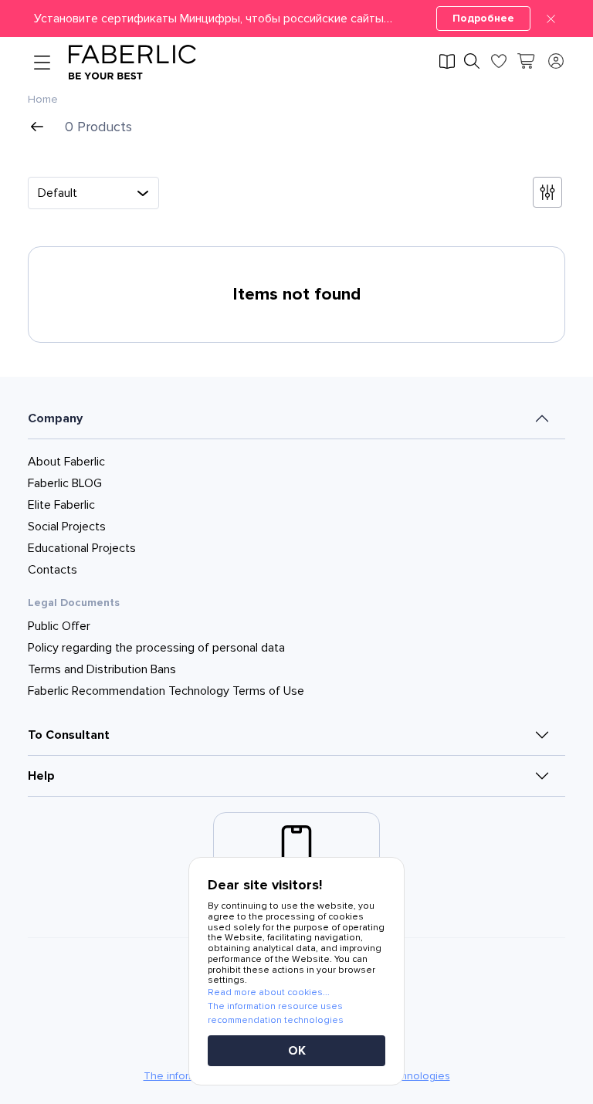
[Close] (551, 18)
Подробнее (483, 18)
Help (41, 776)
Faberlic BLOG (65, 483)
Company (55, 418)
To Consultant (69, 735)
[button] (296, 18)
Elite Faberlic (61, 505)
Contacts (52, 569)
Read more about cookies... (269, 992)
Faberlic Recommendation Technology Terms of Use (166, 691)
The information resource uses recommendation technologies (276, 1013)
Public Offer (59, 626)
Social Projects (67, 526)
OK (297, 1050)
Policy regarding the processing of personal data (156, 647)
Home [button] (43, 99)
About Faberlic (66, 461)
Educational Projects (82, 548)
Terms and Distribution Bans (102, 669)
